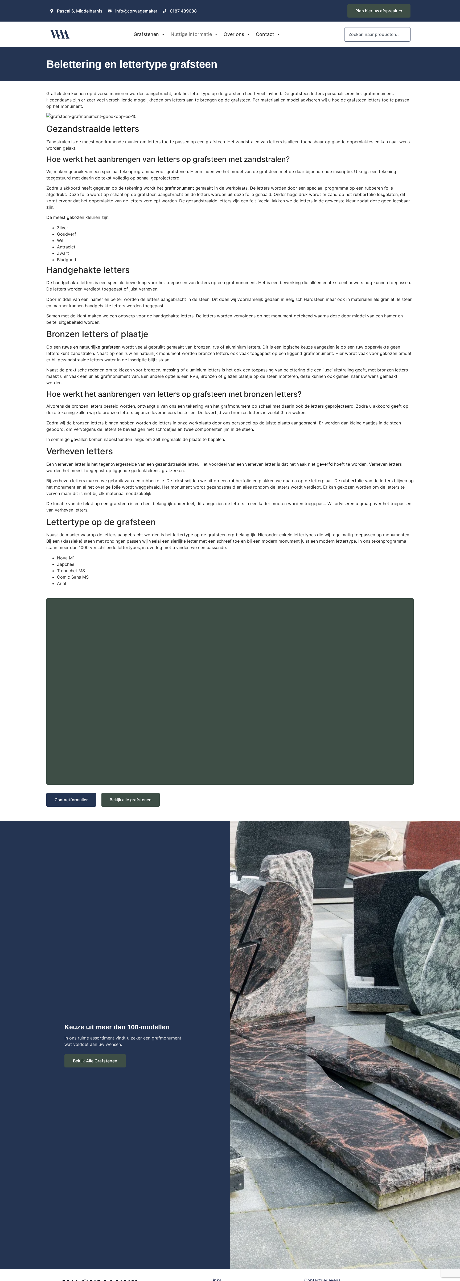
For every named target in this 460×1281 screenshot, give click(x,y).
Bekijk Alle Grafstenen (95, 1060)
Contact (265, 34)
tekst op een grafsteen (106, 503)
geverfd (325, 464)
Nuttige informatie (191, 34)
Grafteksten (58, 93)
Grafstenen (146, 34)
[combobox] (377, 34)
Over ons (234, 34)
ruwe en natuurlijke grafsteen (91, 347)
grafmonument (179, 188)
